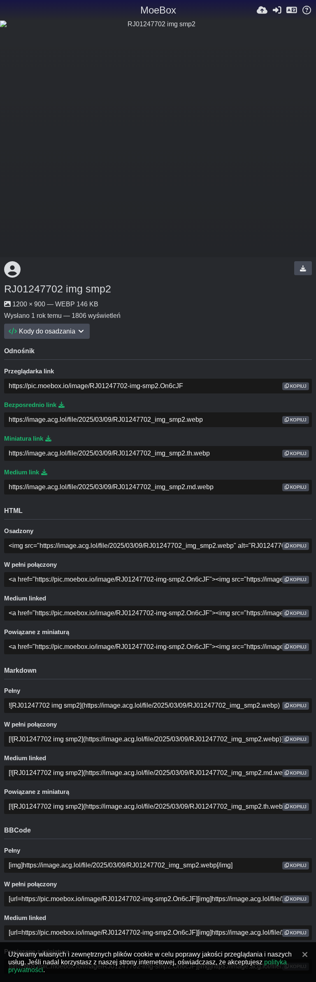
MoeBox (158, 10)
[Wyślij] (262, 10)
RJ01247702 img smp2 (57, 288)
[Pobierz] (303, 268)
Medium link (21, 472)
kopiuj (298, 386)
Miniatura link (23, 438)
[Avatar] (12, 269)
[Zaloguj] (277, 10)
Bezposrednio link (30, 405)
